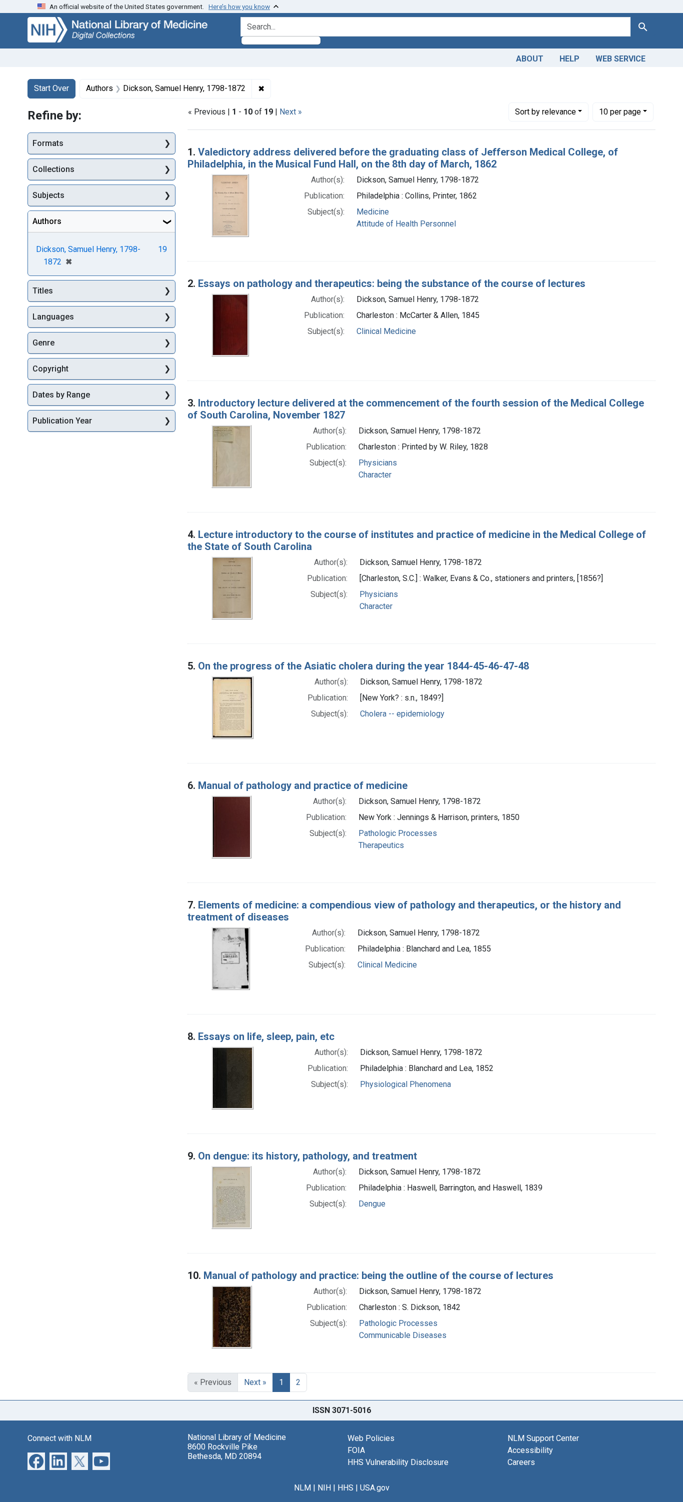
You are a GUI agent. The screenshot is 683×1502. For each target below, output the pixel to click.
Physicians (377, 463)
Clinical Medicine (386, 331)
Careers (521, 1462)
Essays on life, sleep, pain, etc (266, 1036)
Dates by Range (61, 395)
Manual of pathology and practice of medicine (303, 786)
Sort (545, 111)
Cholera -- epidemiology (402, 713)
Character (375, 475)
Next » (291, 111)
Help (570, 59)
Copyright (50, 369)
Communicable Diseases (402, 1335)
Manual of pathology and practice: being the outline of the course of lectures (379, 1276)
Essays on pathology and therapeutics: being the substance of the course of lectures (392, 284)
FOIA (356, 1450)
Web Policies (371, 1438)
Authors (47, 221)
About (530, 59)
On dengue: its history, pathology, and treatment (307, 1156)
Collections (53, 169)
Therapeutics (381, 845)
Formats (48, 143)
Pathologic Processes (397, 833)
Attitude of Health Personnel (406, 223)
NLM (302, 1487)
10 (620, 111)
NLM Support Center (543, 1438)
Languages (53, 317)
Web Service (621, 59)
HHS (346, 1487)
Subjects (48, 195)
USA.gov (375, 1487)
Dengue (372, 1203)
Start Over (51, 88)
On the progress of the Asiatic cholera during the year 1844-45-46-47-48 (363, 666)
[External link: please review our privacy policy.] (36, 1460)
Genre (43, 343)
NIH (324, 1487)
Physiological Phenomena (405, 1084)
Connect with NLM (60, 1438)
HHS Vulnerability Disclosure (398, 1462)
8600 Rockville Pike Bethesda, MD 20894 (225, 1451)
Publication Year (62, 421)
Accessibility (530, 1450)
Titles (42, 291)
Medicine (372, 211)
